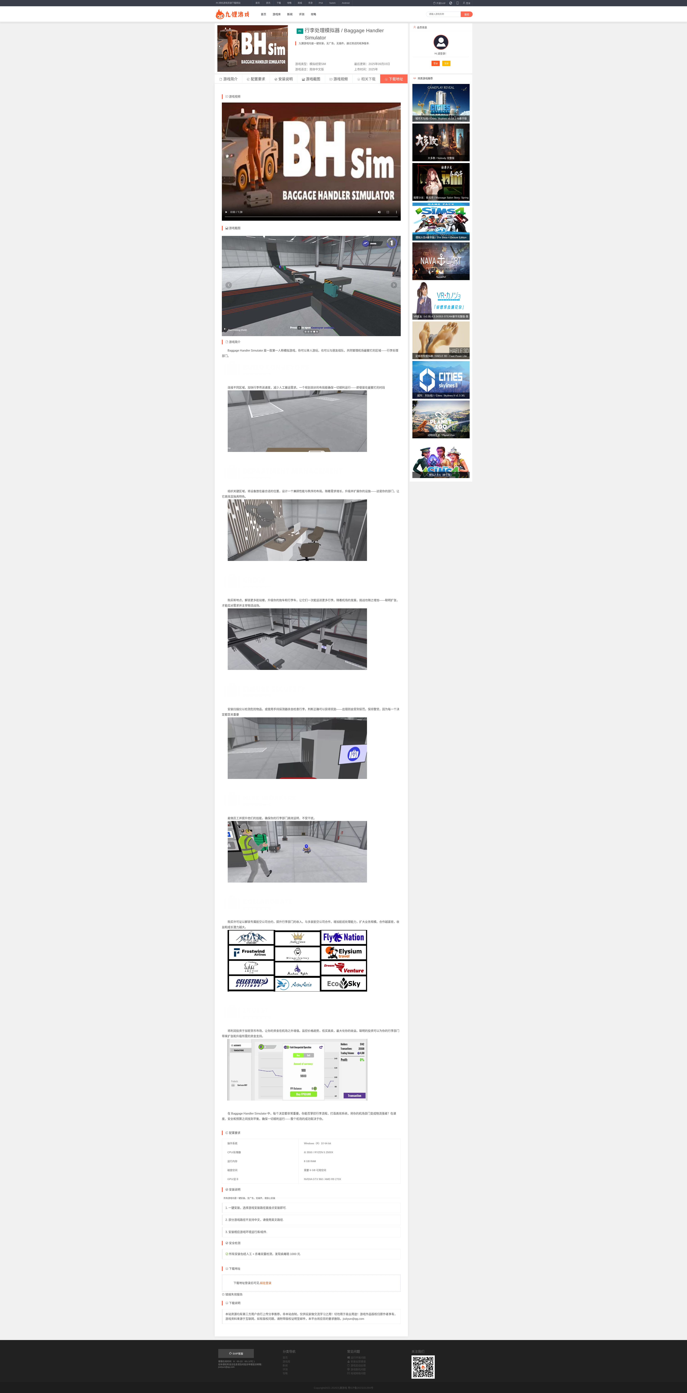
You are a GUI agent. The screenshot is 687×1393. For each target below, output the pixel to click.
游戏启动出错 (358, 1365)
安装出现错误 (358, 1361)
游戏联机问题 (358, 1369)
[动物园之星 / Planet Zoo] (441, 419)
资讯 (268, 3)
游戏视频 (340, 79)
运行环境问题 (358, 1357)
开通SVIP (440, 3)
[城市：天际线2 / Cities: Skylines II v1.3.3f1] (441, 379)
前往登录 (265, 1283)
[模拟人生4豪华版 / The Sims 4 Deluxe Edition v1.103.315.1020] (441, 221)
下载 (279, 3)
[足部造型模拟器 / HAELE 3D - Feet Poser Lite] (441, 340)
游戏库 (277, 14)
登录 (468, 3)
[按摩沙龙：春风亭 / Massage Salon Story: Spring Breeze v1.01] (441, 181)
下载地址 (395, 79)
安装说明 (285, 79)
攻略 (289, 3)
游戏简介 (230, 79)
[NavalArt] (441, 261)
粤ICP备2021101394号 (360, 1387)
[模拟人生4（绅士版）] (441, 458)
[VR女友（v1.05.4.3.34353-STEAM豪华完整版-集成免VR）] (441, 300)
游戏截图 (312, 79)
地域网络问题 (358, 1373)
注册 (446, 63)
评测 (301, 14)
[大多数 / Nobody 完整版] (441, 142)
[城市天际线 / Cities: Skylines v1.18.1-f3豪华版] (441, 102)
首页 (257, 3)
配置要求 (257, 79)
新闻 (290, 14)
